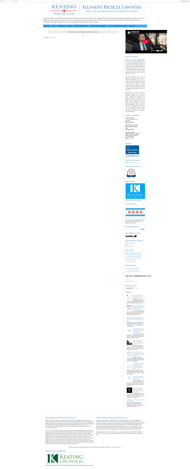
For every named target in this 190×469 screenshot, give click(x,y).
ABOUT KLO (47, 26)
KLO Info (131, 138)
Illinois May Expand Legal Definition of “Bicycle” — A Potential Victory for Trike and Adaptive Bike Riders (138, 366)
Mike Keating (140, 76)
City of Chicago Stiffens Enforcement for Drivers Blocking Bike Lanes (138, 296)
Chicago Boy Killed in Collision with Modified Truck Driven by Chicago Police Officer (138, 390)
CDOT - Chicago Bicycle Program (134, 258)
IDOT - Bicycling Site (131, 261)
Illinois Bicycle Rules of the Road (134, 254)
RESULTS (69, 26)
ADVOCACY (132, 26)
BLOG (53, 26)
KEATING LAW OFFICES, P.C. (81, 26)
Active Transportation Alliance (133, 268)
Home (83, 35)
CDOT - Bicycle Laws (131, 259)
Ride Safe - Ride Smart (129, 246)
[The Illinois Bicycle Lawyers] (126, 244)
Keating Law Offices (88, 424)
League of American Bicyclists (133, 271)
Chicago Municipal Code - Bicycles (134, 256)
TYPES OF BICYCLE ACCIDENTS (98, 26)
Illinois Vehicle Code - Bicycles (133, 252)
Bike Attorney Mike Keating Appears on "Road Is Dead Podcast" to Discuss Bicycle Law (139, 353)
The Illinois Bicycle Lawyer (130, 243)
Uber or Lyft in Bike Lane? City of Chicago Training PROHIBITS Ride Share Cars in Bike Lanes (138, 307)
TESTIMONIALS (61, 26)
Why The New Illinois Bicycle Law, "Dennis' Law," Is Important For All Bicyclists (138, 342)
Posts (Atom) (52, 37)
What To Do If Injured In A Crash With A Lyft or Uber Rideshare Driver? (139, 378)
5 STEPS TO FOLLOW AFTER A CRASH (117, 26)
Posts (128, 278)
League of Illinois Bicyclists (133, 269)
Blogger (119, 447)
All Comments (130, 281)
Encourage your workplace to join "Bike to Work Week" (135, 400)
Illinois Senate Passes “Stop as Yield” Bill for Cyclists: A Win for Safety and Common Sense (138, 330)
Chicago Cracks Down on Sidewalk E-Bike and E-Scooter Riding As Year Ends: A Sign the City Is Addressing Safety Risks (135, 319)
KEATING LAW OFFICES (131, 59)
